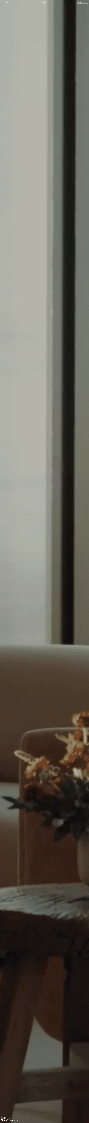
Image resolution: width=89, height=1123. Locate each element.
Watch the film (81, 1120)
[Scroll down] (87, 1121)
